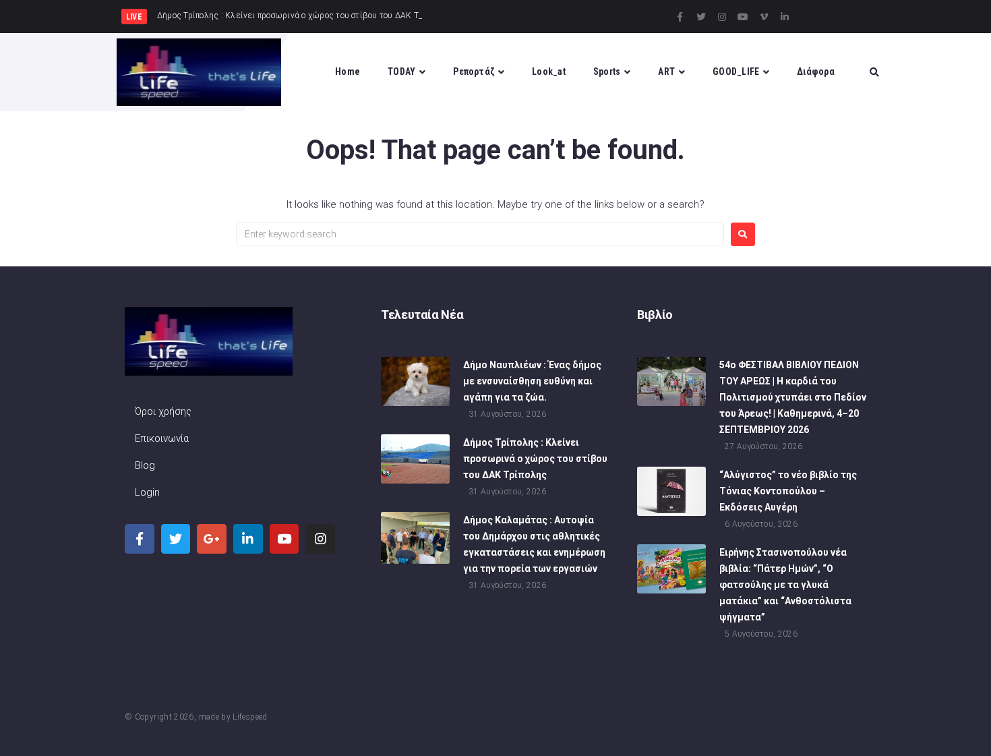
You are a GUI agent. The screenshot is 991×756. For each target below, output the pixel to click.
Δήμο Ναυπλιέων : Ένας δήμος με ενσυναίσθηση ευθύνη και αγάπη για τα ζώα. (532, 381)
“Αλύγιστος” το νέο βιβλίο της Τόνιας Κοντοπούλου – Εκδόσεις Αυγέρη (788, 491)
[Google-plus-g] (212, 539)
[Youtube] (743, 17)
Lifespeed (250, 717)
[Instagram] (722, 17)
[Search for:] (480, 234)
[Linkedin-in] (784, 17)
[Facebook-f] (680, 17)
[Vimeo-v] (764, 17)
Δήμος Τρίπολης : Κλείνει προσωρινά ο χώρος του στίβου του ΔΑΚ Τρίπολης (535, 458)
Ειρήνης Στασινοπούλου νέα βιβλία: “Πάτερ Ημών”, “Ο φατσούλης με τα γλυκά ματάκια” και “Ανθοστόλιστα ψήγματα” (785, 584)
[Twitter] (701, 17)
